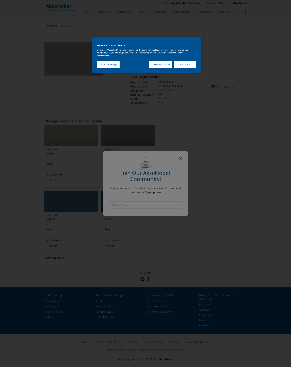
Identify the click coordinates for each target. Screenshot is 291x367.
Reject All (185, 64)
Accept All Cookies (160, 64)
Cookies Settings (108, 64)
